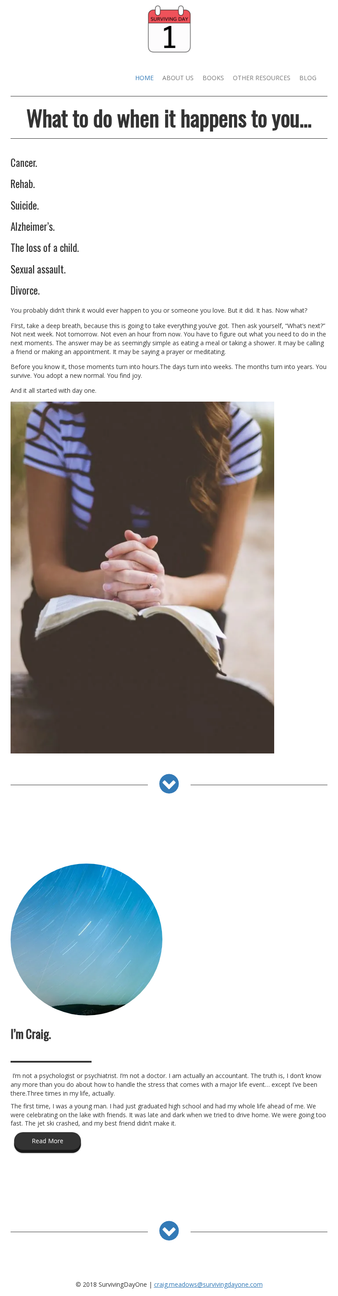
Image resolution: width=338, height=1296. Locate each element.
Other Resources (261, 78)
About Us (178, 78)
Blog (307, 78)
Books (213, 78)
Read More (47, 1141)
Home (144, 78)
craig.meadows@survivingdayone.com (208, 1284)
